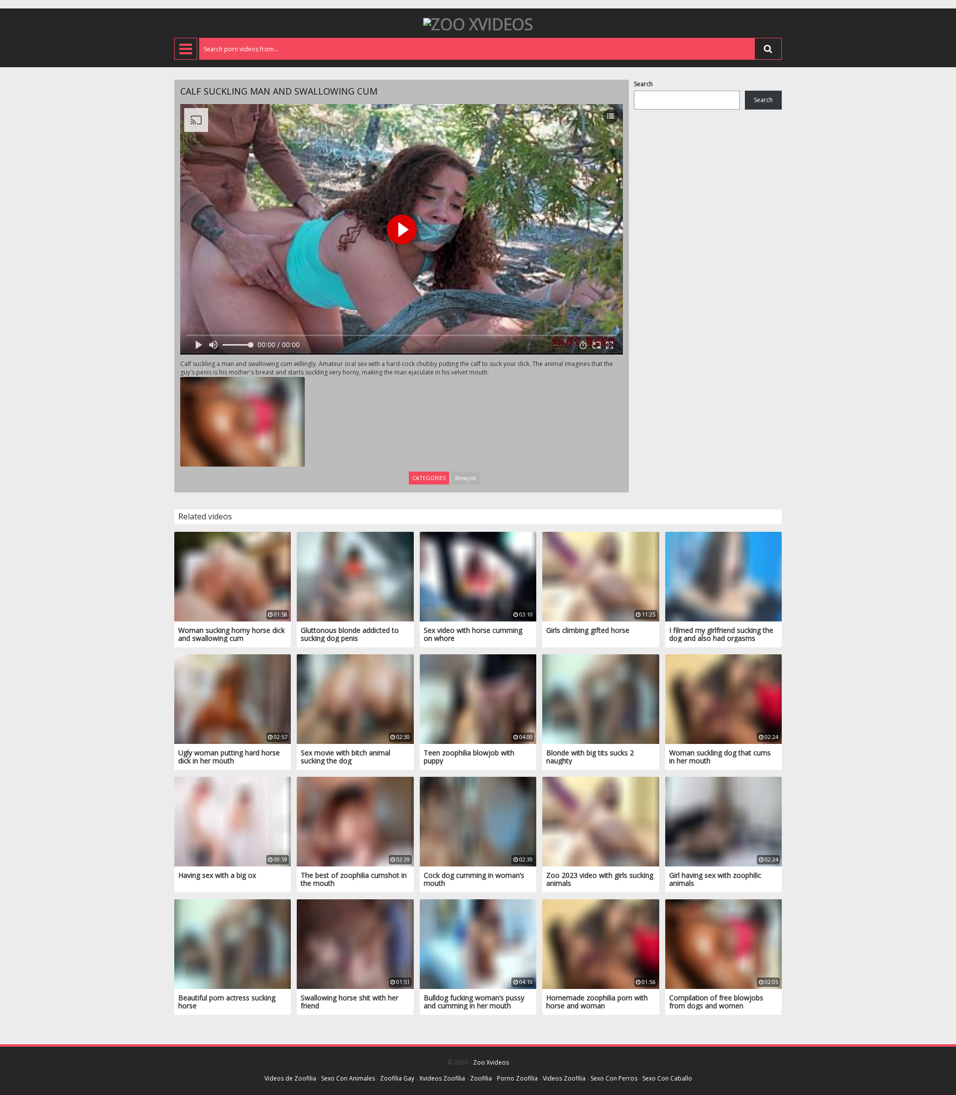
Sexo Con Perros (614, 1078)
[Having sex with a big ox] (232, 821)
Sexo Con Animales (348, 1078)
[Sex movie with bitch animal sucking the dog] (355, 698)
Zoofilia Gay (397, 1078)
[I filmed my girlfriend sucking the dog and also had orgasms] (723, 576)
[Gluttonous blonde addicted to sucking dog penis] (355, 576)
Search (643, 84)
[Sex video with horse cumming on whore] (478, 576)
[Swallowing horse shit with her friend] (355, 943)
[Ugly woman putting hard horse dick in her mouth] (232, 698)
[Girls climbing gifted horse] (600, 576)
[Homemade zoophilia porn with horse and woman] (600, 943)
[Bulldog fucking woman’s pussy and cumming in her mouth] (478, 943)
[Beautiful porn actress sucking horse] (232, 943)
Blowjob (466, 478)
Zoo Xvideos (491, 1062)
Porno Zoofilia (517, 1078)
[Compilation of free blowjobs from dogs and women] (723, 943)
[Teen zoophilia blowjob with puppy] (478, 698)
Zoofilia (481, 1078)
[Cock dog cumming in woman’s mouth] (478, 821)
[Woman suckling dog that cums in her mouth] (723, 698)
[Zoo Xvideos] (478, 23)
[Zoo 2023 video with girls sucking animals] (600, 821)
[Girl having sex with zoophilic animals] (723, 821)
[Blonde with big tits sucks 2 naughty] (600, 698)
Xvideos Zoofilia (442, 1078)
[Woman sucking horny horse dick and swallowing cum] (232, 576)
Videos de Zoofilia (290, 1078)
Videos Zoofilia (564, 1078)
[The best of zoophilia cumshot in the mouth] (355, 821)
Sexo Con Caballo (667, 1078)
